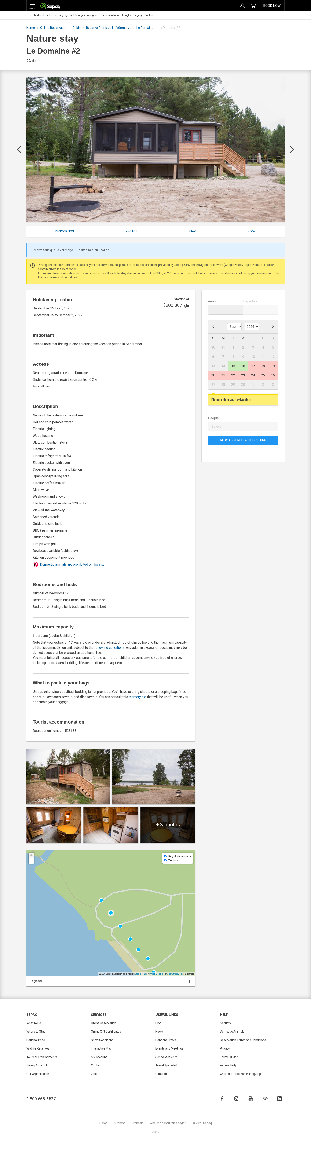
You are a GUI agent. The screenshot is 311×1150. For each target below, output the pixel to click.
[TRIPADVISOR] (265, 1099)
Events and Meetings (169, 1048)
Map (192, 231)
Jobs (94, 1074)
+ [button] (31, 855)
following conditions (109, 648)
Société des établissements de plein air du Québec (50, 6)
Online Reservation (53, 27)
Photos (132, 231)
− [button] (31, 861)
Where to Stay (35, 1031)
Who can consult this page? (168, 1123)
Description (64, 231)
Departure (250, 301)
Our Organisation (37, 1074)
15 (233, 366)
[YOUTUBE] (251, 1099)
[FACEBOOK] (222, 1099)
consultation (112, 15)
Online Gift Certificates (106, 1031)
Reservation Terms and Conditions (243, 1040)
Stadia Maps (141, 974)
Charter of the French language (241, 1074)
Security (225, 1023)
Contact (96, 1065)
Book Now (272, 6)
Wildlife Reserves (37, 1048)
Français (137, 1123)
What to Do (33, 1023)
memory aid (137, 697)
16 (243, 366)
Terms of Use (229, 1057)
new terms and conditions (60, 277)
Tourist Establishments (41, 1057)
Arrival (212, 301)
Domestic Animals (232, 1031)
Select (216, 427)
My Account (99, 1057)
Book (252, 231)
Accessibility (228, 1065)
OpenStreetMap (174, 974)
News (159, 1031)
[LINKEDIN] (279, 1099)
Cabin (77, 27)
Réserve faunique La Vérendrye (108, 27)
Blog (158, 1023)
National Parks (36, 1040)
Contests (162, 1074)
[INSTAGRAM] (236, 1099)
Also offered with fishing (243, 440)
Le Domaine (144, 27)
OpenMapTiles (157, 974)
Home (30, 27)
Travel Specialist (166, 1065)
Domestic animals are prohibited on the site (72, 564)
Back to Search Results (93, 250)
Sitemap (119, 1123)
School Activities (167, 1057)
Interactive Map (101, 1048)
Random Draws (166, 1040)
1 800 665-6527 (41, 1098)
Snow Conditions (102, 1040)
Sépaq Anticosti (37, 1065)
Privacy (225, 1048)
